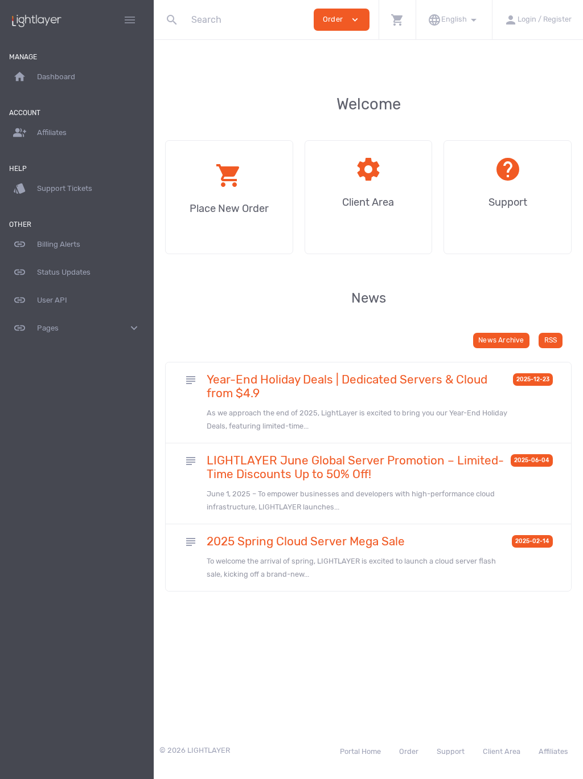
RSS (550, 340)
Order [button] (341, 19)
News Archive (501, 340)
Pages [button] (77, 328)
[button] (397, 19)
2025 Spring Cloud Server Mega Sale (306, 541)
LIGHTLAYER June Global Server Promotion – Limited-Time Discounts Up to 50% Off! (355, 467)
